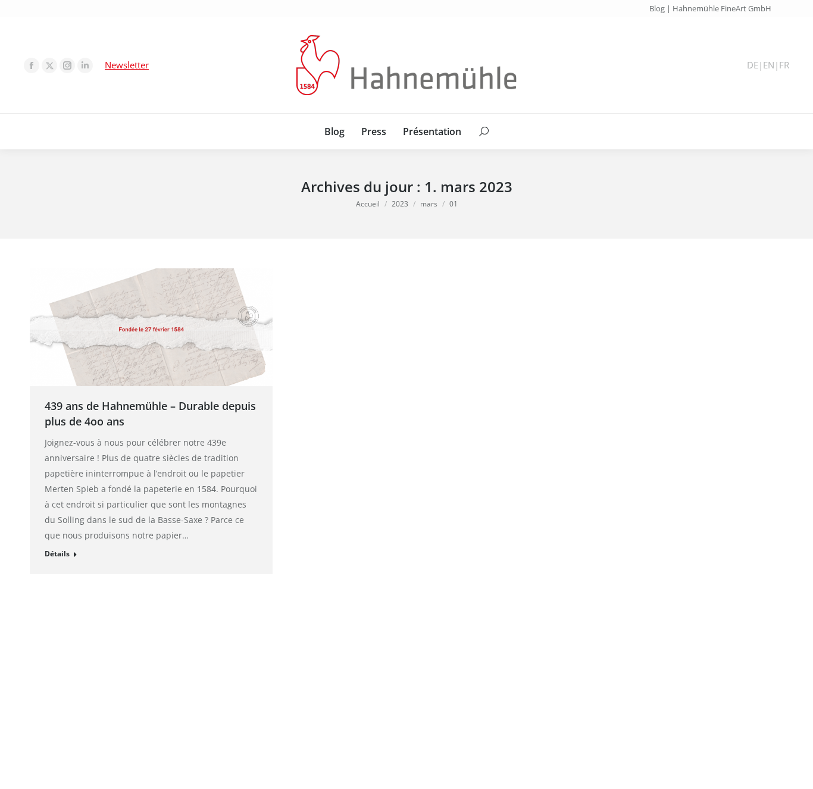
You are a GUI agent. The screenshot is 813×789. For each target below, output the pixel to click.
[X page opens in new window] (49, 65)
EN (768, 65)
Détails (57, 554)
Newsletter (127, 65)
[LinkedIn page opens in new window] (85, 65)
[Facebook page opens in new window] (31, 65)
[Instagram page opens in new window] (67, 65)
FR (784, 65)
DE (752, 65)
